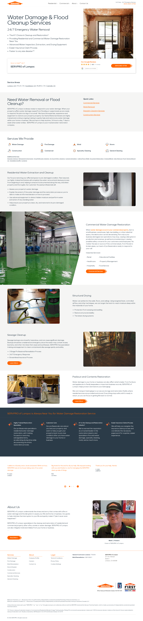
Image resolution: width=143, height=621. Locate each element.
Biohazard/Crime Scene (26, 159)
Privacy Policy (55, 561)
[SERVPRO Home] (15, 3)
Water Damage (12, 558)
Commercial (64, 3)
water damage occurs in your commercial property (109, 230)
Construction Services (91, 115)
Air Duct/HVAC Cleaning (57, 159)
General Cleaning (12, 579)
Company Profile (34, 558)
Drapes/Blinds (108, 159)
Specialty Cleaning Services (94, 111)
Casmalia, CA (51, 86)
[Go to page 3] (73, 486)
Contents (24, 161)
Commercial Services (91, 103)
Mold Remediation (13, 564)
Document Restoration (97, 159)
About (74, 3)
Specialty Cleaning (13, 576)
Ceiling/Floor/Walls (83, 159)
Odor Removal (118, 159)
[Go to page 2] (71, 486)
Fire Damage (11, 561)
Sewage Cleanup (12, 159)
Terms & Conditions (56, 558)
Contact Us (84, 3)
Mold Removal (89, 107)
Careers (31, 561)
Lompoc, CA (11, 86)
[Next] (77, 486)
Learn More (14, 363)
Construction (11, 570)
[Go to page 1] (70, 486)
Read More (14, 538)
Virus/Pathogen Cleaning (41, 159)
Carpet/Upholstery (71, 159)
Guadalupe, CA (30, 86)
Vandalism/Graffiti (15, 161)
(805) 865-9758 (130, 4)
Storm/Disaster (12, 567)
